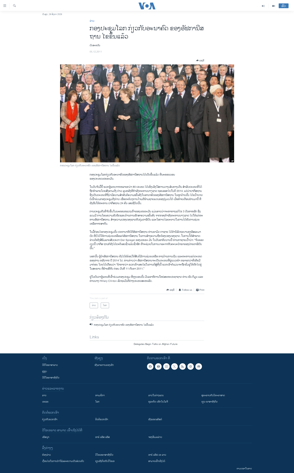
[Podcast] (190, 366)
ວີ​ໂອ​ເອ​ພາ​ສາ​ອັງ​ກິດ (104, 455)
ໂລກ (97, 401)
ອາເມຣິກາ (100, 395)
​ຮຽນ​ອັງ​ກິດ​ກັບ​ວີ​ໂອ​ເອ (105, 461)
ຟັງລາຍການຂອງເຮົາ (104, 365)
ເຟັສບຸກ (45, 437)
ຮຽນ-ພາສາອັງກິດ (209, 401)
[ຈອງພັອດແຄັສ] (198, 366)
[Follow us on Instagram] (166, 366)
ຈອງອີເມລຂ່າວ (155, 437)
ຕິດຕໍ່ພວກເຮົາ (101, 419)
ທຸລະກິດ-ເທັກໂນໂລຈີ (158, 401)
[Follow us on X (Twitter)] (174, 366)
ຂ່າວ (92, 21)
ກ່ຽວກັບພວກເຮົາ (49, 419)
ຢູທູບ (44, 371)
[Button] (200, 60)
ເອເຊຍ (45, 401)
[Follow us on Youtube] (158, 366)
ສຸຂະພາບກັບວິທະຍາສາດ (213, 395)
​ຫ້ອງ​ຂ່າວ (46, 455)
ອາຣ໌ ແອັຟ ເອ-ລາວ (157, 455)
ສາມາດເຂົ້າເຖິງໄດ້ (156, 461)
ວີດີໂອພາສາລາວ (50, 365)
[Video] (273, 6)
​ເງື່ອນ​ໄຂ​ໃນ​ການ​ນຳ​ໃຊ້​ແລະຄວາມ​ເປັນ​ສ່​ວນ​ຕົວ (63, 461)
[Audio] (263, 6)
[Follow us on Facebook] (150, 366)
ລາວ (44, 395)
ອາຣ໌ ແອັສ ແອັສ (102, 437)
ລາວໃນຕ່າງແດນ (156, 395)
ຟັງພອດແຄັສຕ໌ (155, 419)
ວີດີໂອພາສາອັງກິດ (50, 377)
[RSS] (182, 366)
